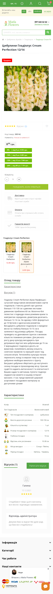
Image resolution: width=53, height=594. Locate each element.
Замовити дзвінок (42, 24)
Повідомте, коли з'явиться (26, 187)
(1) (26, 126)
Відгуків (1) (9, 292)
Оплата (18, 209)
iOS (24, 11)
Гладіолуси (28, 39)
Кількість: (9, 174)
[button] (30, 3)
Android (37, 11)
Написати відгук (37, 465)
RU (16, 3)
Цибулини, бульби (14, 39)
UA (12, 3)
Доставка (19, 195)
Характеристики (12, 286)
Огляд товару (12, 280)
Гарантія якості (22, 224)
